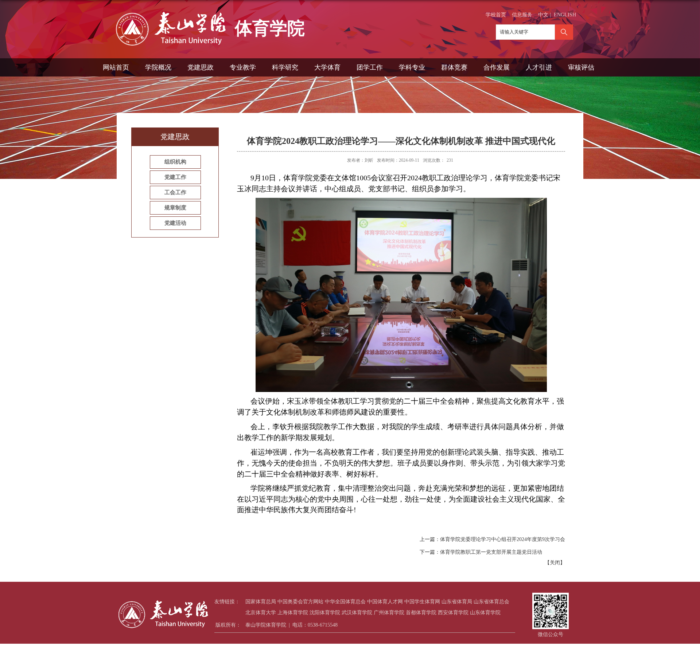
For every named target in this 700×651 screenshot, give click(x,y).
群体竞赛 (454, 67)
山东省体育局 (457, 601)
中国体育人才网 (385, 601)
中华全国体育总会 (345, 601)
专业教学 (243, 67)
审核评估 (581, 67)
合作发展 (496, 67)
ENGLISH (565, 14)
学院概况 (158, 67)
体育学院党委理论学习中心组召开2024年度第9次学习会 (502, 539)
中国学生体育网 (422, 601)
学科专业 (412, 67)
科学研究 (285, 67)
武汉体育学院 (357, 612)
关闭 (555, 562)
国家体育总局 (260, 601)
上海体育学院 (292, 612)
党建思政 (200, 67)
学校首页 (496, 14)
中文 (543, 14)
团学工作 (370, 67)
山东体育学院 (485, 612)
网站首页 (116, 67)
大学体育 (327, 67)
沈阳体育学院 (325, 612)
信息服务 (522, 14)
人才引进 (539, 67)
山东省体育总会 (491, 601)
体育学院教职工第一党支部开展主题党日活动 (491, 552)
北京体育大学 (260, 612)
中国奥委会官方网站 (300, 601)
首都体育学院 (421, 612)
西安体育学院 (453, 612)
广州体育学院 (389, 612)
